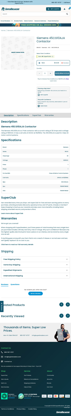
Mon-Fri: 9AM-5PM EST (11, 335)
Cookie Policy (32, 409)
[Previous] (61, 304)
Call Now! (67, 2)
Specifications (23, 115)
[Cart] (69, 9)
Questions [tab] (15, 284)
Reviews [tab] (4, 284)
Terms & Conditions (7, 409)
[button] (12, 397)
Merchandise (5, 387)
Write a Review (37, 294)
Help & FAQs (27, 387)
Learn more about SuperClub (12, 213)
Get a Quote (4, 379)
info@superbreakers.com (40, 335)
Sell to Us (3, 383)
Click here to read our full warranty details (17, 244)
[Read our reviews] (27, 396)
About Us (49, 379)
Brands (49, 383)
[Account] (64, 9)
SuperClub (36, 115)
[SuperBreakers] (10, 8)
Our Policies (27, 375)
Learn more (43, 106)
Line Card (50, 387)
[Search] (67, 14)
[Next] (68, 304)
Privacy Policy (21, 409)
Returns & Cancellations (31, 379)
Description (9, 115)
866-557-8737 (25, 335)
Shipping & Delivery (30, 383)
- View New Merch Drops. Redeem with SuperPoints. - (20, 2)
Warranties (49, 115)
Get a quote (44, 95)
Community (50, 375)
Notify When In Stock (62, 73)
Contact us (8, 361)
